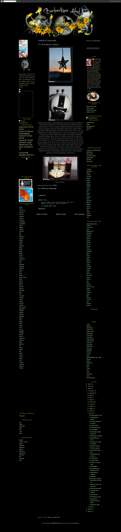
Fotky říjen (89, 342)
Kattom (21, 283)
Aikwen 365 (22, 211)
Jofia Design (90, 152)
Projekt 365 (89, 363)
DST (88, 130)
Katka (88, 259)
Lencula (89, 268)
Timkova (89, 298)
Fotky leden (89, 337)
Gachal (88, 184)
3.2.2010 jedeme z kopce (95, 497)
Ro (20, 345)
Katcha (21, 275)
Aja (20, 422)
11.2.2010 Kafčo (93, 466)
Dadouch (21, 231)
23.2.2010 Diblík (93, 429)
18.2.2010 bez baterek (94, 446)
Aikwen (21, 209)
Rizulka (88, 288)
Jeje (20, 262)
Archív (88, 324)
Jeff (20, 460)
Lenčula (21, 297)
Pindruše (21, 340)
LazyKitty (89, 266)
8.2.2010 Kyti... (92, 476)
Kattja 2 (21, 440)
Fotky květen (90, 335)
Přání (88, 365)
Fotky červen (90, 329)
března (91, 411)
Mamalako (22, 309)
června (91, 404)
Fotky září (89, 348)
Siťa (20, 351)
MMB (88, 124)
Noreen (21, 329)
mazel (88, 355)
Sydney (88, 213)
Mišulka (89, 204)
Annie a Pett (90, 227)
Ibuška (21, 253)
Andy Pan (21, 220)
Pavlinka (21, 333)
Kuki (20, 292)
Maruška (21, 310)
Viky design (89, 374)
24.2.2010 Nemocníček (94, 427)
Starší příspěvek (79, 214)
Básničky (89, 326)
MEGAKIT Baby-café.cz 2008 (94, 357)
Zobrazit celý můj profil (91, 91)
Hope (20, 251)
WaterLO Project (91, 377)
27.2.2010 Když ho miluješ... (49, 44)
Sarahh (88, 211)
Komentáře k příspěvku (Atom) (54, 517)
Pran (20, 430)
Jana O (21, 257)
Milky (88, 199)
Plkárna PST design (91, 110)
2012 (89, 384)
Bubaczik (89, 235)
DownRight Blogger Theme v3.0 (57, 523)
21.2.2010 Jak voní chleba (95, 436)
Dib (20, 233)
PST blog (89, 159)
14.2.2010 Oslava (93, 458)
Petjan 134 (22, 338)
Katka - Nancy (22, 277)
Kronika (89, 352)
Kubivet (88, 262)
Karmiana (21, 455)
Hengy (20, 248)
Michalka (21, 316)
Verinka (21, 362)
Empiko (21, 238)
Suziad (21, 357)
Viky (88, 217)
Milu (20, 320)
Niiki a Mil (89, 275)
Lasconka (21, 296)
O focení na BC (90, 108)
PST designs (97, 40)
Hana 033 (21, 246)
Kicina (21, 285)
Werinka (89, 303)
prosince (91, 391)
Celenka (21, 229)
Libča (88, 195)
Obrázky (89, 359)
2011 (89, 386)
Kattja (20, 281)
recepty (88, 368)
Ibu (20, 456)
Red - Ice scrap (90, 286)
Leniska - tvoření (23, 442)
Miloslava (89, 200)
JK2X (88, 253)
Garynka (89, 242)
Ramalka (89, 285)
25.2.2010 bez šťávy (94, 425)
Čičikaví (21, 368)
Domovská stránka (61, 214)
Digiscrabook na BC (92, 106)
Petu (88, 210)
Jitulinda (21, 266)
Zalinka (89, 305)
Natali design (90, 157)
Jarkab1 (89, 189)
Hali (20, 428)
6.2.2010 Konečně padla (95, 488)
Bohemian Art (90, 231)
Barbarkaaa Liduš (97, 59)
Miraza (21, 321)
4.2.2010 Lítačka (93, 494)
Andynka (89, 169)
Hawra (88, 244)
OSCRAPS (89, 128)
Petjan (20, 424)
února (91, 413)
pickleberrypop (90, 122)
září (90, 397)
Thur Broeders (76, 523)
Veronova (21, 364)
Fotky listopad (90, 339)
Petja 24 (21, 336)
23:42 (55, 185)
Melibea (21, 312)
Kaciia (21, 270)
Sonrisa (21, 355)
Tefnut (20, 358)
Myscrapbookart (91, 126)
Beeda (20, 225)
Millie (20, 318)
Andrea (40, 200)
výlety (88, 376)
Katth (20, 279)
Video (88, 372)
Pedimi (88, 277)
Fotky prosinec (90, 341)
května (91, 406)
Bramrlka (89, 233)
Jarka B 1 (89, 249)
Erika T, (89, 180)
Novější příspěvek (42, 214)
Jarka (20, 260)
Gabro (20, 244)
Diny (20, 235)
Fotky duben (90, 333)
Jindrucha (21, 264)
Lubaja (21, 301)
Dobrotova (22, 236)
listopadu (91, 393)
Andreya (21, 218)
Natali (88, 206)
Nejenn (21, 325)
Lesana (21, 299)
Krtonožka (21, 290)
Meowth (21, 314)
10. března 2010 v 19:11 (49, 206)
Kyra (20, 294)
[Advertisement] (27, 168)
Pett (87, 281)
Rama (20, 342)
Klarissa (21, 288)
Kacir (20, 433)
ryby (88, 370)
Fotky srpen (89, 344)
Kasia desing (90, 154)
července (91, 402)
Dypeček (89, 238)
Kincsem (21, 286)
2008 (89, 511)
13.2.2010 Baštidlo (93, 460)
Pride (88, 283)
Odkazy (88, 361)
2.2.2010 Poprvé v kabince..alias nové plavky (94, 500)
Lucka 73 (21, 303)
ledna (90, 507)
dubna (91, 408)
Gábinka (89, 186)
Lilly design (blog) (91, 156)
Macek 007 (22, 426)
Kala (20, 272)
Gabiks (21, 242)
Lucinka (89, 353)
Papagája (21, 331)
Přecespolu (22, 416)
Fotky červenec (90, 331)
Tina (20, 360)
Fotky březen (90, 328)
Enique (21, 240)
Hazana (88, 246)
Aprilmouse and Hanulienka (94, 150)
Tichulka (89, 215)
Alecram (21, 212)
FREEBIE (89, 350)
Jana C (21, 255)
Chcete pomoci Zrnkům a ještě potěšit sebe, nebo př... (95, 480)
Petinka (21, 334)
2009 (89, 509)
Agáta (20, 207)
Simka (88, 294)
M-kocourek (22, 453)
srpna (90, 399)
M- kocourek (22, 307)
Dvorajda (89, 176)
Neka (20, 327)
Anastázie (21, 216)
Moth (20, 323)
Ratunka (21, 344)
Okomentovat (41, 208)
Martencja (21, 447)
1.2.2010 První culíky (94, 504)
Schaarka (89, 292)
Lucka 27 (89, 197)
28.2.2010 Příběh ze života (95, 415)
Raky (88, 366)
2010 (89, 388)
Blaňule (21, 227)
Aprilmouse (89, 171)
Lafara (88, 264)
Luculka (21, 305)
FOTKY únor (90, 346)
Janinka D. (22, 259)
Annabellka (22, 222)
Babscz (88, 173)
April (20, 431)
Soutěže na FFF (91, 112)
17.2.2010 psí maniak (94, 448)
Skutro (21, 353)
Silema (21, 349)
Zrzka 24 (21, 366)
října (90, 395)
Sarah (20, 347)
